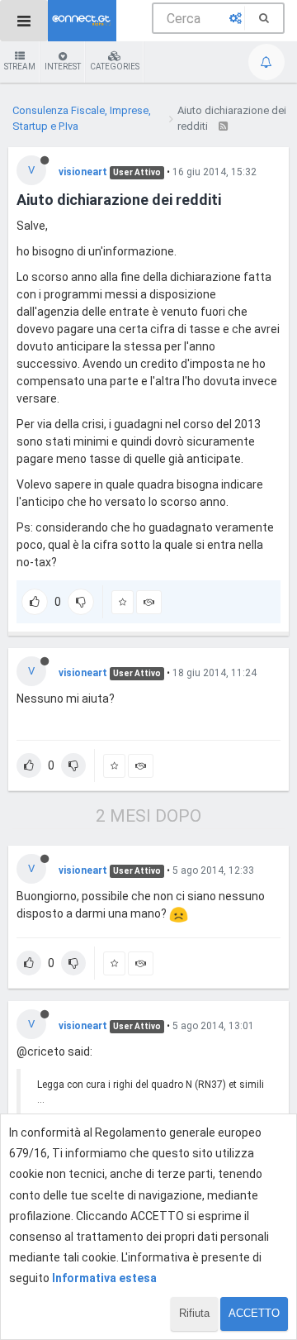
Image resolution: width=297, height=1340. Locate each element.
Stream (19, 66)
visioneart (83, 172)
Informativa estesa (104, 1278)
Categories (114, 66)
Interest (63, 66)
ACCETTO (254, 1313)
